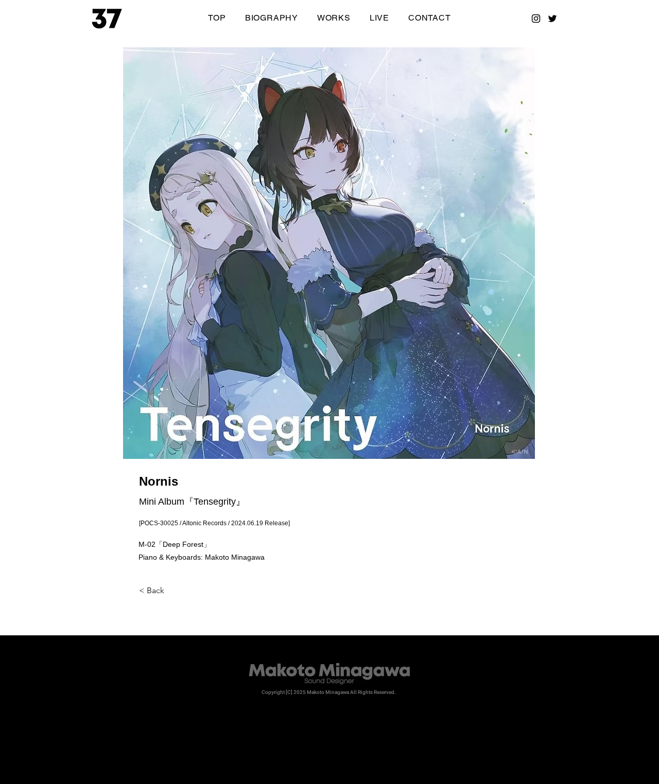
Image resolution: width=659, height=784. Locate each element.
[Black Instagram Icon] (536, 18)
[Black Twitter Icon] (552, 18)
